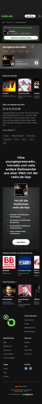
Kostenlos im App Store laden (21, 38)
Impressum (7, 350)
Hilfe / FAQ (27, 350)
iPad (4, 372)
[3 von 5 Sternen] (10, 108)
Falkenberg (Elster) (18, 136)
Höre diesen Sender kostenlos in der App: (18, 27)
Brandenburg (31, 136)
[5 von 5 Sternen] (16, 108)
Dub (27, 51)
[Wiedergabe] (36, 63)
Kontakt (27, 342)
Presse (26, 324)
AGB (4, 342)
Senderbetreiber (29, 331)
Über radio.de (29, 320)
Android (6, 376)
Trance (21, 51)
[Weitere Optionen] (38, 47)
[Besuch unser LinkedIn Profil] (26, 368)
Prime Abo (27, 354)
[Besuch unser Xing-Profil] (30, 368)
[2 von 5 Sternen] (7, 108)
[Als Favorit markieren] (32, 47)
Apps (26, 346)
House (13, 51)
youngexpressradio (22, 64)
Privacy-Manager (9, 358)
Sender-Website (8, 130)
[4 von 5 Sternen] (13, 108)
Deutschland (7, 139)
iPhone (5, 368)
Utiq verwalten (8, 354)
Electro (6, 51)
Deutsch (6, 136)
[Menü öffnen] (39, 16)
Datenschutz (7, 346)
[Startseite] (3, 22)
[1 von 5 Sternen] (3, 108)
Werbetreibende (29, 328)
